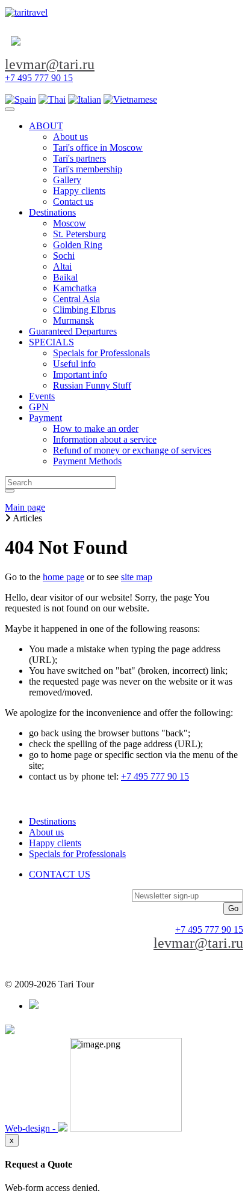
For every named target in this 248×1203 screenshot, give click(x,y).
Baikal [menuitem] (65, 277)
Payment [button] (45, 418)
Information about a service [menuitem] (105, 439)
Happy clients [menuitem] (79, 191)
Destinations (52, 821)
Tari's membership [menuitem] (87, 169)
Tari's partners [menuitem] (79, 158)
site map (136, 577)
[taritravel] (26, 12)
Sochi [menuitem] (64, 255)
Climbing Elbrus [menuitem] (84, 310)
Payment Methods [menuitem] (87, 461)
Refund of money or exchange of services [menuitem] (132, 450)
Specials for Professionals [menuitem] (101, 353)
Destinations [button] (52, 212)
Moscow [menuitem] (69, 223)
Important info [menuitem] (80, 374)
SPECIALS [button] (51, 342)
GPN (39, 407)
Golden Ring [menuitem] (77, 245)
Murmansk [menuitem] (73, 320)
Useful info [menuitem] (74, 364)
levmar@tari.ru (50, 64)
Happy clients (55, 843)
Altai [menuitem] (62, 266)
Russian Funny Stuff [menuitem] (92, 385)
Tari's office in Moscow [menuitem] (98, 147)
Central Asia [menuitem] (76, 299)
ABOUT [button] (46, 126)
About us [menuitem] (70, 137)
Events (42, 396)
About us (46, 832)
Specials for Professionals (77, 854)
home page (63, 577)
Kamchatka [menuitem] (74, 288)
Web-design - (31, 1128)
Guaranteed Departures (73, 331)
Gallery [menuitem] (67, 180)
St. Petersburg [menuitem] (79, 234)
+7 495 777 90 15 (39, 78)
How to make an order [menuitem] (95, 428)
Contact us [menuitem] (73, 201)
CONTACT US (59, 874)
